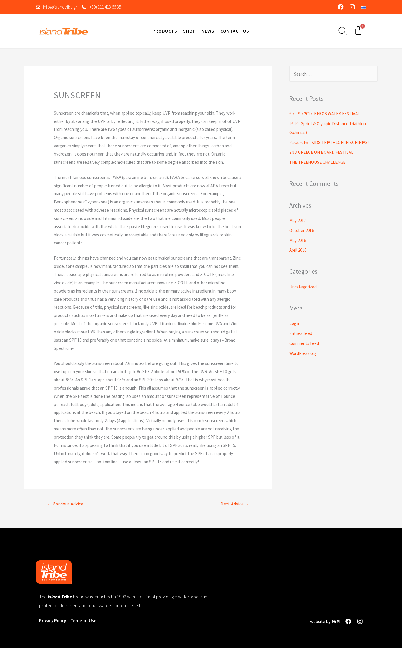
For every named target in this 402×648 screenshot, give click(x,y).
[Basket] (358, 30)
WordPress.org (303, 353)
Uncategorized (303, 287)
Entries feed (300, 333)
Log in (294, 323)
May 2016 (297, 240)
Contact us (234, 31)
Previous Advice (65, 504)
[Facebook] (341, 7)
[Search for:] (333, 74)
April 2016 (297, 250)
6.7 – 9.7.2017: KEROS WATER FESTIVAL (324, 113)
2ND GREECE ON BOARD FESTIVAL (321, 152)
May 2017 (297, 220)
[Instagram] (352, 7)
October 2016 (301, 230)
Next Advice (234, 504)
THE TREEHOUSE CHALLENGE (317, 162)
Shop (189, 31)
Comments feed (304, 343)
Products (164, 31)
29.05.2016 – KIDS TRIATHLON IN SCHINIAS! (329, 142)
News (208, 31)
